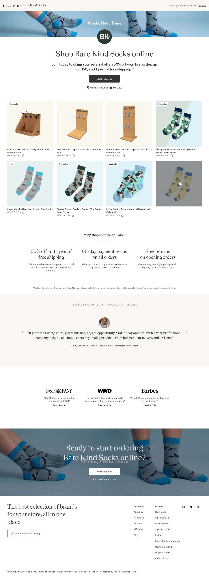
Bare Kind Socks (124, 288)
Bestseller (14, 104)
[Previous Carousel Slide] (22, 332)
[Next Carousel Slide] (186, 332)
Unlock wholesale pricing (27, 533)
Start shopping (104, 78)
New (12, 164)
